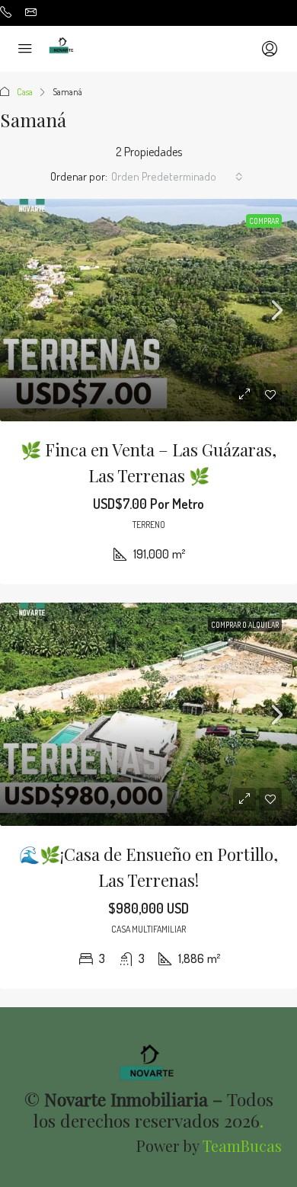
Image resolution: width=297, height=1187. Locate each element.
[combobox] (177, 177)
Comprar (264, 221)
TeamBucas (242, 1145)
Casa (25, 92)
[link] (148, 310)
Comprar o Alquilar (245, 624)
